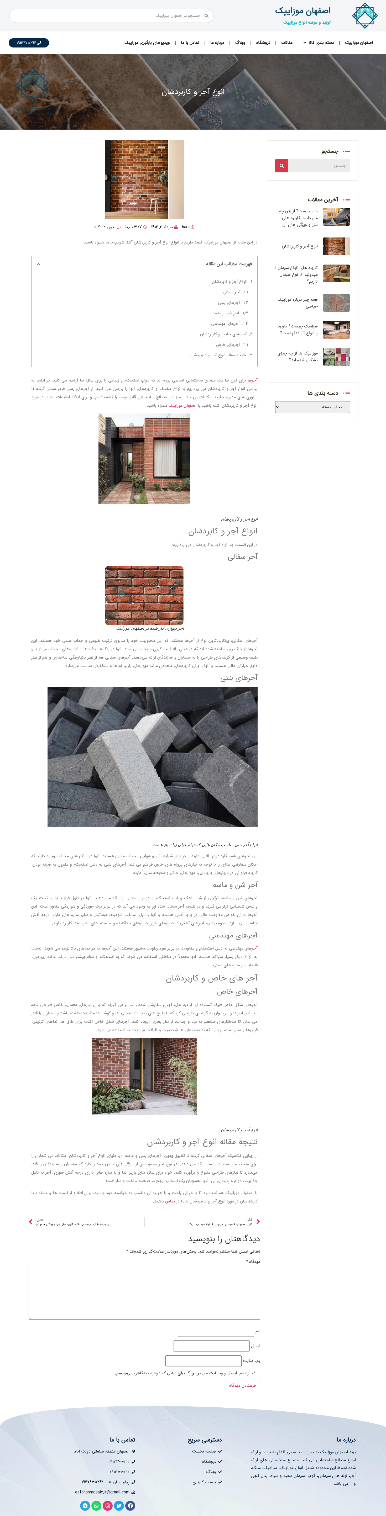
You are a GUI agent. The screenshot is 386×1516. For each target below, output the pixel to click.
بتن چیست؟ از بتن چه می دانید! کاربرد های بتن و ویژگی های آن (298, 218)
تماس (169, 1201)
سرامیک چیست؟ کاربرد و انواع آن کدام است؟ (298, 329)
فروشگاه (263, 42)
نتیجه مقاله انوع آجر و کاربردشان (218, 355)
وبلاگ (240, 42)
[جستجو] (281, 165)
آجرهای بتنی (229, 302)
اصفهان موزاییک (303, 11)
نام (257, 1331)
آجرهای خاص (228, 344)
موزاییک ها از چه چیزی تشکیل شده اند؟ (298, 356)
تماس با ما (190, 42)
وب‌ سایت (251, 1361)
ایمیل (255, 1346)
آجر (255, 948)
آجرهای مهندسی (225, 323)
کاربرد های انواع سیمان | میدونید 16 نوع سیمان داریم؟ (296, 274)
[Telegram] (85, 1506)
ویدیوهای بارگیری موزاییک (147, 42)
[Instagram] (108, 1506)
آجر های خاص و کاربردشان (223, 334)
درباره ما (217, 42)
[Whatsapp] (96, 1506)
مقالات (287, 42)
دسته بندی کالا (321, 42)
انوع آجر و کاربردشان (300, 246)
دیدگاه (253, 1262)
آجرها (253, 380)
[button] (38, 264)
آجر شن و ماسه (225, 313)
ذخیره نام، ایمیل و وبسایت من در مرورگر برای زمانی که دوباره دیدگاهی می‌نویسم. (185, 1373)
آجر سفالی (232, 292)
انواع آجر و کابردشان (229, 281)
